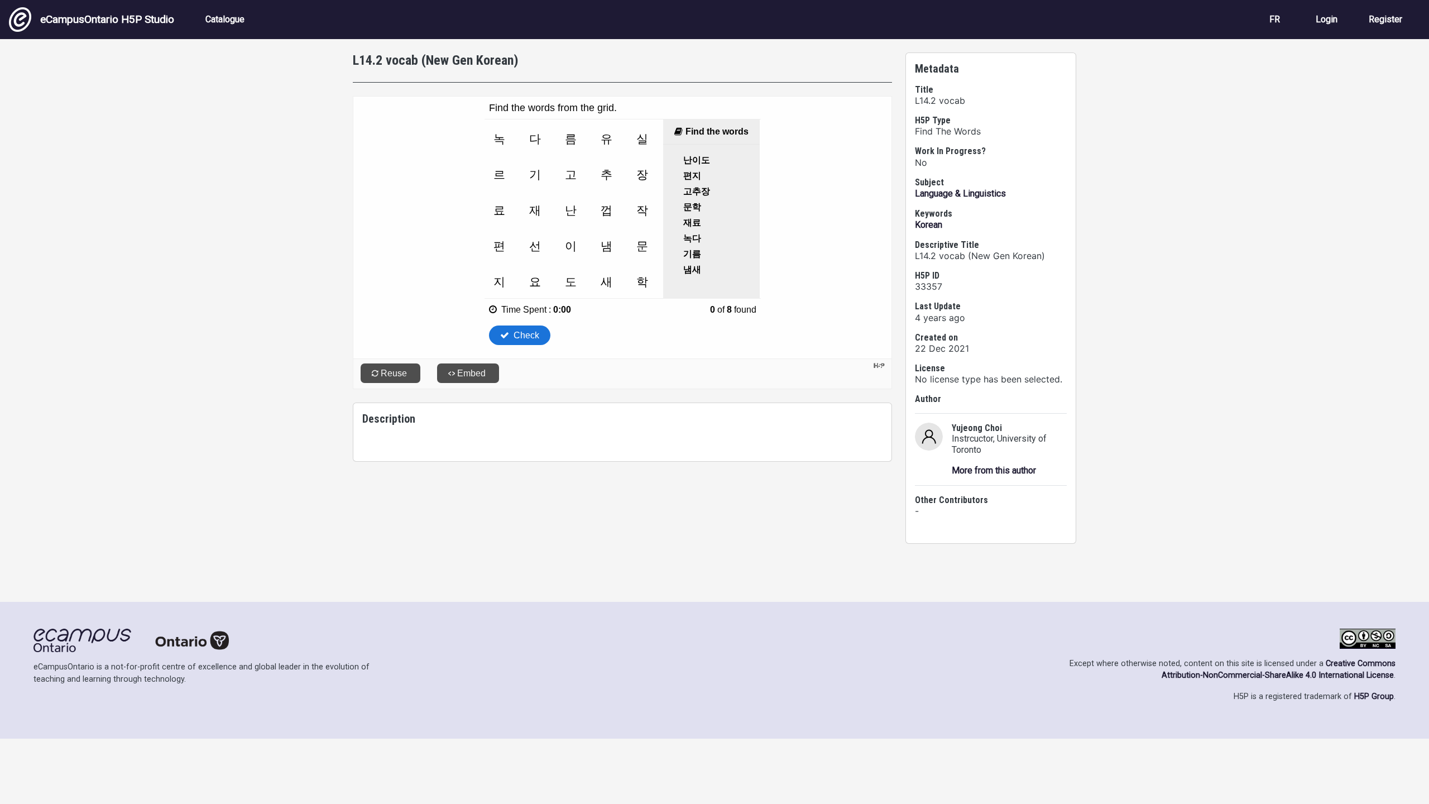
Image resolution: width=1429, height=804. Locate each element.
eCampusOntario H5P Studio (107, 19)
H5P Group (1374, 696)
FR (1274, 19)
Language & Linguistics (960, 193)
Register (1385, 19)
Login (1326, 19)
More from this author (994, 470)
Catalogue (224, 19)
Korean (928, 224)
